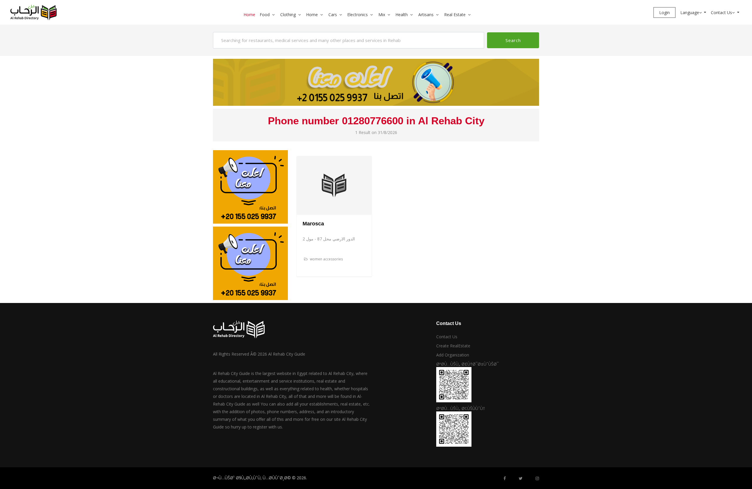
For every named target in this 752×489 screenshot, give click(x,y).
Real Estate (455, 14)
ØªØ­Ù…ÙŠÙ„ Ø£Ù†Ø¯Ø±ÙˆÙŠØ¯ (467, 364)
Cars (332, 14)
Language (689, 12)
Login (664, 12)
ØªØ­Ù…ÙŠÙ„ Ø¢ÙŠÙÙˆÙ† (460, 408)
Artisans (426, 14)
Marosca (313, 224)
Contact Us (721, 12)
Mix (381, 14)
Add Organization (452, 355)
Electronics (357, 14)
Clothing (288, 14)
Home (249, 14)
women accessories (326, 259)
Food (265, 14)
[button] (275, 14)
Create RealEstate (453, 346)
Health (401, 14)
